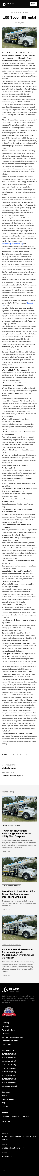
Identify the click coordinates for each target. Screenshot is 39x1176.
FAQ (3, 1103)
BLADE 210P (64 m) (9, 1068)
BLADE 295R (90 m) (9, 1082)
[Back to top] (35, 1170)
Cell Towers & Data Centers (12, 1037)
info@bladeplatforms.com (13, 1148)
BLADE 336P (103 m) (9, 1086)
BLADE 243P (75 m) (9, 1072)
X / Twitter (6, 1121)
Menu (33, 4)
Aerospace (6, 1026)
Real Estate (6, 1044)
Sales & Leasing (8, 1099)
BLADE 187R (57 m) (9, 1065)
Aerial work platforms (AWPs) (12, 244)
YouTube (25, 1116)
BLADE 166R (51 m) (9, 1057)
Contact (5, 1106)
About (4, 1096)
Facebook (23, 755)
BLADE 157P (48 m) (9, 1054)
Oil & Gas (5, 1034)
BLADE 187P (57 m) (9, 1061)
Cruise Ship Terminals (10, 1041)
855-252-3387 (7, 1156)
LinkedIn (11, 755)
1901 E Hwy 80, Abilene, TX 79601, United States (19, 1138)
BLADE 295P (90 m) (9, 1079)
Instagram (16, 1116)
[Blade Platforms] (8, 4)
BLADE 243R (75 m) (9, 1075)
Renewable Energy (9, 1030)
